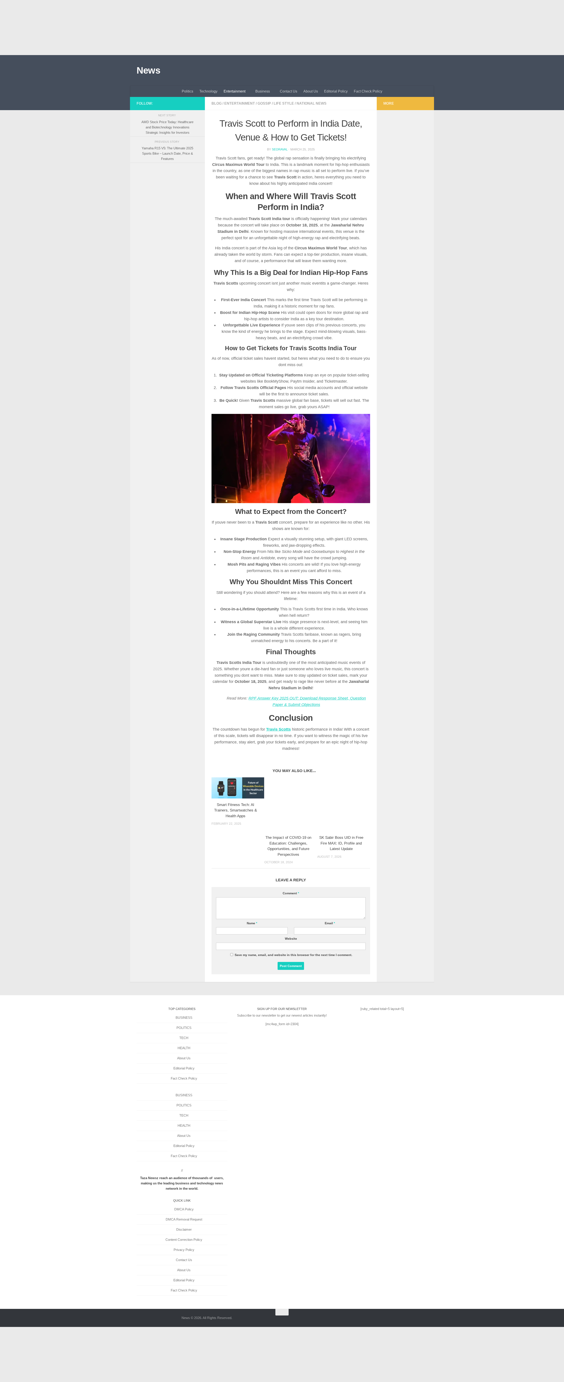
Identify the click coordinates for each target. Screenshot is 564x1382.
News (148, 70)
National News (312, 103)
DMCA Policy (184, 1209)
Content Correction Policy (183, 1239)
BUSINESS (184, 1017)
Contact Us (288, 91)
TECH (183, 1038)
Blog (217, 103)
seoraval (280, 149)
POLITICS (183, 1028)
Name (252, 923)
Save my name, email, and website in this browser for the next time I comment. (293, 955)
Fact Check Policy (368, 91)
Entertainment (234, 91)
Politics (187, 91)
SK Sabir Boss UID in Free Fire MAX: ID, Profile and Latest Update (341, 843)
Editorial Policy (336, 91)
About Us (310, 91)
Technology (208, 91)
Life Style (284, 103)
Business (262, 91)
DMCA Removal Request (184, 1219)
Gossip (264, 103)
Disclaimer (184, 1229)
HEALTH (184, 1048)
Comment (291, 893)
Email (330, 923)
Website (291, 938)
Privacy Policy (184, 1250)
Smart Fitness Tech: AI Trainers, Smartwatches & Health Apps (235, 810)
